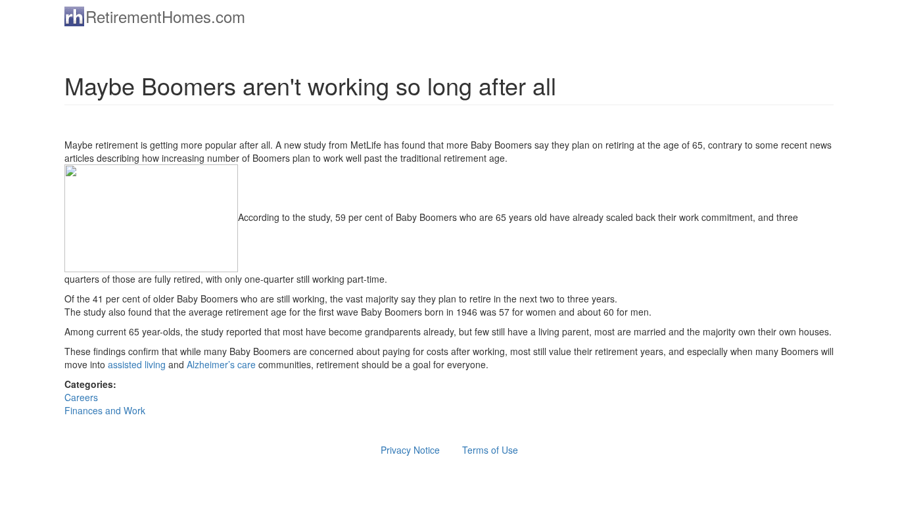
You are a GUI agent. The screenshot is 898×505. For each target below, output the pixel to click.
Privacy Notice (410, 449)
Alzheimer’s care (221, 364)
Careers (81, 397)
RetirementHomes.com (165, 16)
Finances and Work (104, 410)
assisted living (137, 364)
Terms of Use (490, 449)
